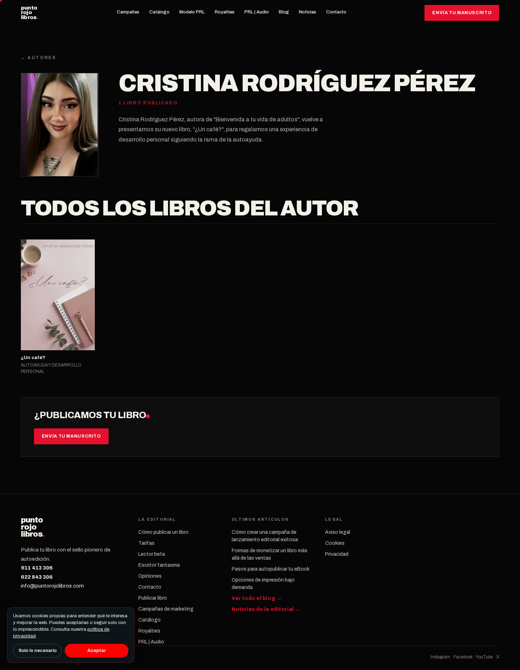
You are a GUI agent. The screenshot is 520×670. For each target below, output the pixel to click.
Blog (284, 12)
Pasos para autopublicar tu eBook (271, 569)
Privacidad (336, 554)
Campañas (128, 12)
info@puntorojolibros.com (52, 586)
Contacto (336, 12)
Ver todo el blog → (257, 598)
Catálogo (159, 12)
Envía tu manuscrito (461, 12)
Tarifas (146, 543)
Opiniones (150, 576)
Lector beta (151, 554)
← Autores (38, 57)
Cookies (335, 543)
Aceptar (96, 650)
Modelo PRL (192, 12)
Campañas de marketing (165, 609)
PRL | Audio (256, 12)
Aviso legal (337, 532)
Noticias (307, 12)
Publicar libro (152, 598)
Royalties (225, 12)
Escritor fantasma (159, 565)
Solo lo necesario (37, 650)
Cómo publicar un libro (163, 532)
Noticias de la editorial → (266, 609)
